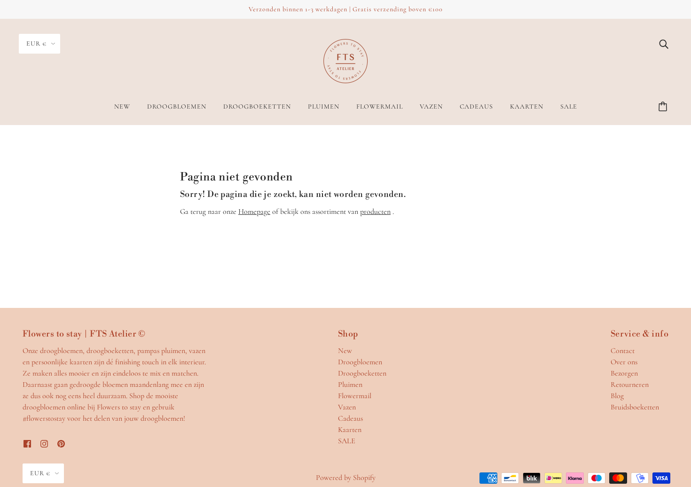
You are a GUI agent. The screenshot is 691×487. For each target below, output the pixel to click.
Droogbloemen (360, 362)
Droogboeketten (362, 373)
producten (375, 211)
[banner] (345, 60)
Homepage (254, 211)
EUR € (36, 43)
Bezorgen (624, 373)
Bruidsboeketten (635, 407)
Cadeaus (350, 418)
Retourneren (630, 384)
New (345, 350)
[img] (663, 43)
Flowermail (354, 396)
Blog (617, 396)
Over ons (624, 362)
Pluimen (350, 384)
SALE (346, 441)
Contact (623, 350)
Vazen (347, 407)
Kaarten (349, 429)
